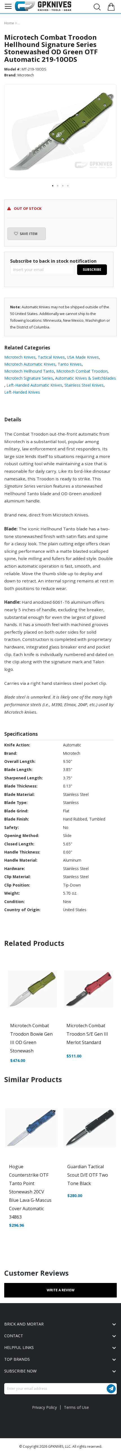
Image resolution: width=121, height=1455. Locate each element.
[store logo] (43, 6)
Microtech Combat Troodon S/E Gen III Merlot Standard (87, 1034)
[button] (52, 186)
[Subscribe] (111, 1388)
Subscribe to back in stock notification (53, 261)
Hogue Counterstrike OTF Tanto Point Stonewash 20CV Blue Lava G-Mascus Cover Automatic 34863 (30, 1191)
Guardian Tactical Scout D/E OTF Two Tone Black (87, 1174)
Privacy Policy (44, 1407)
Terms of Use (76, 1407)
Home (9, 23)
